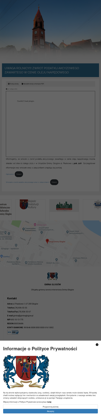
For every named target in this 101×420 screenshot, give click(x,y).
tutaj (49, 402)
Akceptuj (50, 411)
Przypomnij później (50, 406)
